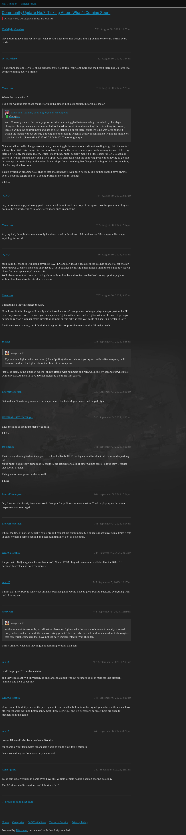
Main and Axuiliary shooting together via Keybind (39, 112)
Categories (18, 822)
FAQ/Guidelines (37, 822)
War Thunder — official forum (19, 3)
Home (5, 822)
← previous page (11, 801)
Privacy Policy (80, 822)
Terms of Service (58, 822)
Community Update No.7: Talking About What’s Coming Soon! (56, 12)
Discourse (21, 830)
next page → (29, 801)
